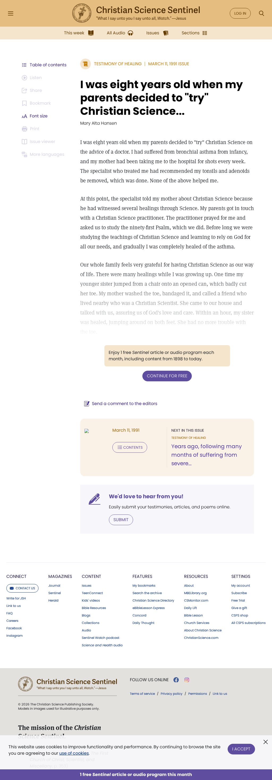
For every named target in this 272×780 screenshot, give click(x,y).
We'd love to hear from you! (146, 496)
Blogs (86, 615)
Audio (86, 630)
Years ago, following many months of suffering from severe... (206, 455)
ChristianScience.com (201, 637)
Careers (12, 620)
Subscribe (239, 593)
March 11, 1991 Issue (168, 64)
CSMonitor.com (196, 600)
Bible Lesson (193, 615)
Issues (86, 585)
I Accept (241, 749)
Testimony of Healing (118, 64)
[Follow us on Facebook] (176, 680)
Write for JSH (16, 598)
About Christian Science (203, 630)
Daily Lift (190, 608)
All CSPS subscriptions (248, 622)
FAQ (9, 613)
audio (102, 645)
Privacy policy (171, 693)
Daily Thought (143, 622)
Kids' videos (91, 600)
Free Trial (238, 600)
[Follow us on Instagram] (187, 680)
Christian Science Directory (153, 600)
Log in (240, 13)
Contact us (25, 588)
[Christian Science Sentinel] (136, 13)
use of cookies (74, 753)
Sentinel (54, 593)
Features (142, 576)
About (189, 585)
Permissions (197, 693)
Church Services (196, 622)
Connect (16, 576)
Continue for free (167, 376)
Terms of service (142, 693)
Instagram (14, 635)
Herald (53, 600)
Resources (196, 576)
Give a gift (239, 608)
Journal (54, 585)
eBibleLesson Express (149, 608)
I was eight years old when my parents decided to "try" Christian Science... (161, 98)
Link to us (13, 605)
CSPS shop (239, 615)
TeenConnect (92, 593)
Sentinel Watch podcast (100, 637)
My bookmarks (144, 585)
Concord (139, 615)
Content (91, 576)
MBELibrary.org (195, 593)
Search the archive (147, 593)
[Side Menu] (10, 13)
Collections (90, 622)
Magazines (60, 576)
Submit (121, 520)
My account (240, 585)
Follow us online (149, 680)
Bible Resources (94, 608)
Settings (240, 576)
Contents (133, 447)
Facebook (14, 628)
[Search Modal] (261, 13)
